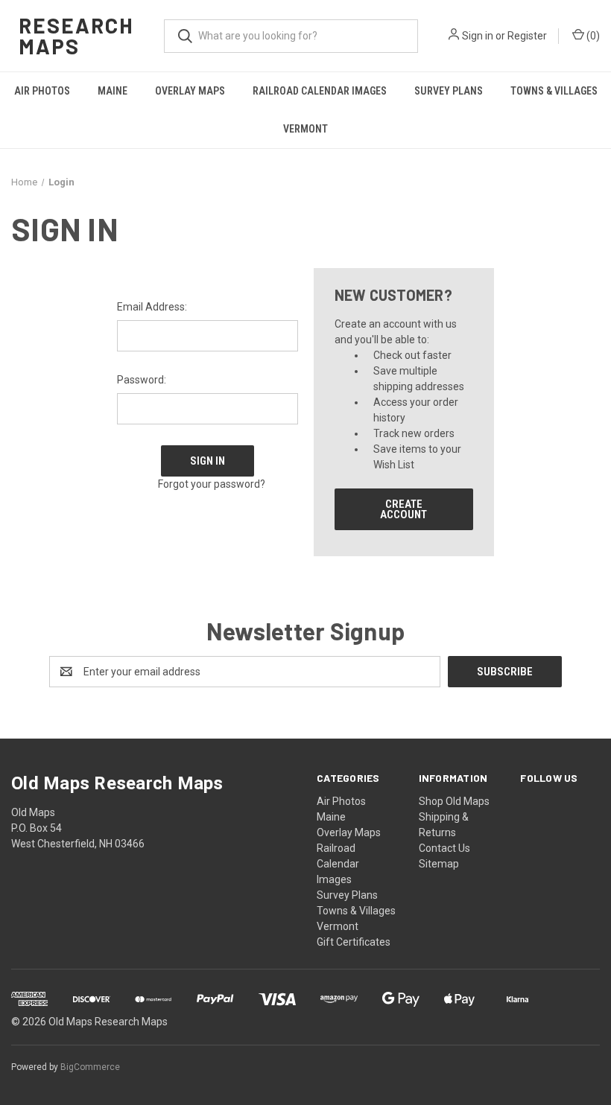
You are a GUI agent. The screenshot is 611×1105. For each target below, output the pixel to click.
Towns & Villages (554, 91)
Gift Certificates (353, 942)
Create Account (403, 509)
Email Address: (152, 307)
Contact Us (444, 848)
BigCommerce (90, 1067)
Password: (141, 380)
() (592, 36)
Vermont (305, 129)
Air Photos (42, 91)
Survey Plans (448, 91)
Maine (112, 91)
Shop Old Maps (454, 801)
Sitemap (439, 864)
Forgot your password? (211, 484)
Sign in (477, 36)
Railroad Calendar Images (320, 91)
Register (527, 36)
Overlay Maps (190, 91)
